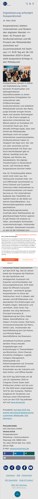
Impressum (33, 234)
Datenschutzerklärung (22, 234)
